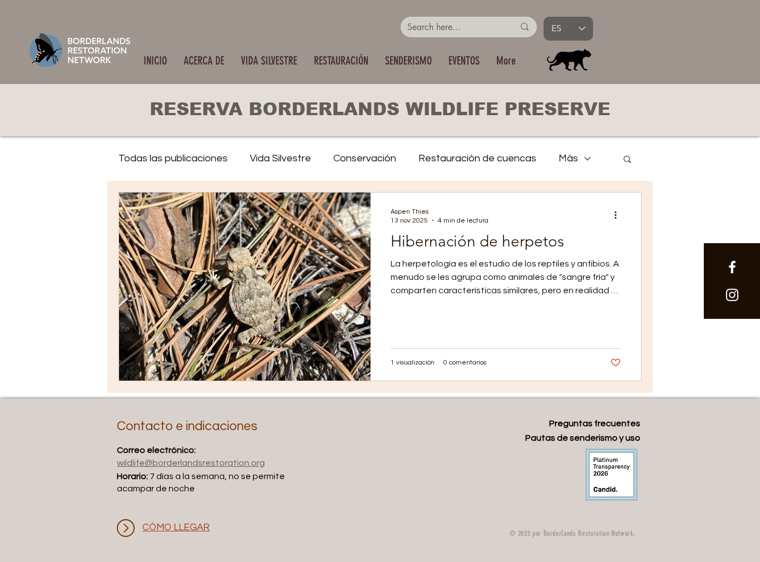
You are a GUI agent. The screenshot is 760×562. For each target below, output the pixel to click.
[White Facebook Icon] (732, 267)
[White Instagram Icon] (732, 295)
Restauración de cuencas (477, 158)
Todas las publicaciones (173, 158)
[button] (269, 61)
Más (568, 158)
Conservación (364, 158)
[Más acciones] (619, 215)
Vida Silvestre (280, 158)
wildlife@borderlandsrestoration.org (191, 463)
